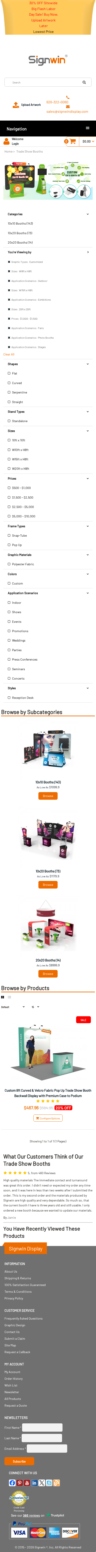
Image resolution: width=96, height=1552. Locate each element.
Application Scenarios (23, 593)
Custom (17, 583)
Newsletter (11, 1392)
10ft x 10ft (18, 440)
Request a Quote (15, 1405)
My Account (12, 1372)
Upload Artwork (31, 104)
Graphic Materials (19, 555)
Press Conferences (24, 659)
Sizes (11, 431)
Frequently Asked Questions (23, 1318)
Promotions (19, 631)
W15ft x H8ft (19, 459)
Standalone (19, 421)
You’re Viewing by (19, 252)
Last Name (12, 1438)
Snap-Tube (19, 535)
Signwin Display (25, 1248)
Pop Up (16, 545)
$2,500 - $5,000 (22, 507)
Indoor (16, 602)
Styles (12, 688)
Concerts (18, 678)
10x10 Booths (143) (20, 223)
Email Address (15, 1448)
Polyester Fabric (22, 564)
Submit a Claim (14, 1338)
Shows (16, 612)
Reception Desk (22, 697)
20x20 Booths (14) (20, 242)
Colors (12, 574)
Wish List (10, 1385)
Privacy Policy (13, 1298)
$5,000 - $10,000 (23, 516)
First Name (12, 1427)
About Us (10, 1271)
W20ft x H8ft (20, 468)
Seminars (18, 669)
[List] (9, 997)
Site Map (10, 1345)
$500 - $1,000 (21, 488)
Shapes (13, 364)
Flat (14, 373)
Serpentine (19, 392)
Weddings (18, 640)
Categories (15, 214)
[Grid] (2, 997)
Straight (17, 402)
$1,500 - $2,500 (22, 497)
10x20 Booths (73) (20, 233)
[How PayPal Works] (44, 1541)
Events (16, 621)
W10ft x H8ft (20, 450)
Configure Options (49, 1118)
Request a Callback (17, 1352)
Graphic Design (14, 1325)
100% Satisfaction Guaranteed (25, 1285)
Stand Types (16, 411)
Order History (13, 1378)
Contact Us (12, 1332)
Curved (16, 383)
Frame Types (16, 526)
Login (15, 143)
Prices (12, 478)
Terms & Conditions (18, 1291)
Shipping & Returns (17, 1278)
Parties (16, 650)
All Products (12, 1399)
